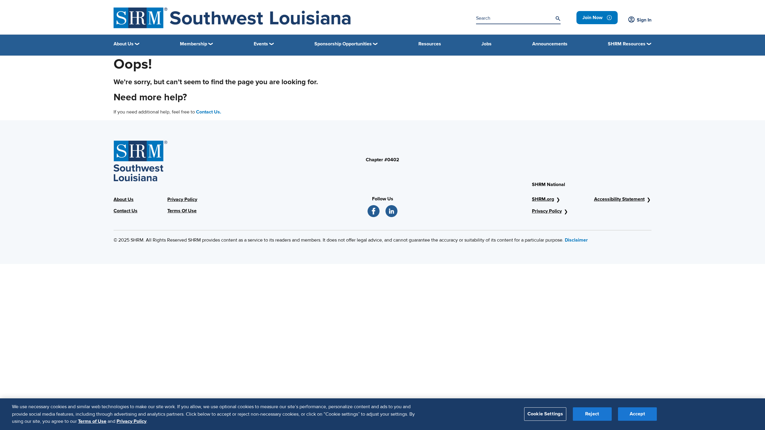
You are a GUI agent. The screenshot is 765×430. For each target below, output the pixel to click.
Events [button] (261, 44)
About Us (124, 199)
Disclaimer (576, 240)
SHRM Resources (626, 44)
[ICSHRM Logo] (232, 17)
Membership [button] (193, 44)
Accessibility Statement (619, 199)
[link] (597, 17)
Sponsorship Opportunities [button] (343, 44)
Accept (637, 414)
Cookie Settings (545, 414)
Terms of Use (92, 421)
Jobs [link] (486, 44)
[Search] (558, 18)
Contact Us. (208, 112)
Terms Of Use (182, 211)
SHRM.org (543, 199)
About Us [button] (124, 44)
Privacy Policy (182, 199)
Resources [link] (429, 44)
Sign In (644, 20)
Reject (592, 414)
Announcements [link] (549, 44)
